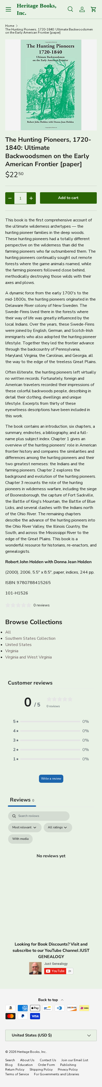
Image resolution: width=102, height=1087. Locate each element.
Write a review (51, 779)
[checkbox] (20, 839)
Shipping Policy (41, 1069)
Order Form (46, 1065)
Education (25, 1065)
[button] (51, 721)
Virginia (11, 651)
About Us (27, 1060)
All (8, 632)
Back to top (48, 999)
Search (10, 1060)
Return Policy (14, 1069)
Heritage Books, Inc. (31, 1052)
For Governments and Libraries (56, 1074)
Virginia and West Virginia (28, 657)
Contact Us (48, 1060)
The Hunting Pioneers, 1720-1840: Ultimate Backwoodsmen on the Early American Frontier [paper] (49, 31)
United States (18, 645)
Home (9, 25)
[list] (51, 85)
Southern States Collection (30, 638)
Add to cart (68, 197)
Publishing (68, 1065)
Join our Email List (74, 1060)
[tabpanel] (51, 862)
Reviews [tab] (22, 799)
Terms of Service (17, 1074)
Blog (9, 1065)
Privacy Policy (68, 1069)
